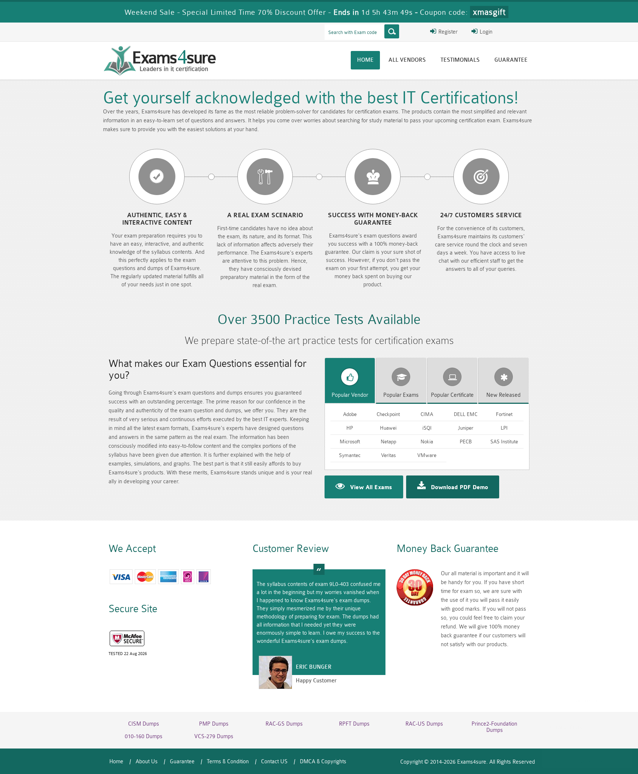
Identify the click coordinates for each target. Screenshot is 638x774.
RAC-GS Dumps (284, 724)
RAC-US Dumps (424, 724)
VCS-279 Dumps (213, 736)
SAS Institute (504, 441)
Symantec (349, 455)
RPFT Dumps (354, 724)
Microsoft (350, 441)
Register (447, 32)
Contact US (274, 761)
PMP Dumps (214, 724)
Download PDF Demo (459, 487)
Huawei (388, 428)
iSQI (427, 428)
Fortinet (504, 414)
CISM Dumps (143, 724)
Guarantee (511, 60)
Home (365, 60)
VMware (426, 455)
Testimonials (460, 60)
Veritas (388, 455)
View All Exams (371, 487)
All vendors (407, 60)
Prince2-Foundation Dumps (494, 727)
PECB (466, 441)
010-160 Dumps (143, 736)
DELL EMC (465, 414)
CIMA (427, 414)
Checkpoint (388, 414)
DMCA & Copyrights (323, 761)
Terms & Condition (228, 761)
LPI (504, 428)
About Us (147, 761)
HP (349, 428)
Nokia (427, 441)
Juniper (465, 428)
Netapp (388, 441)
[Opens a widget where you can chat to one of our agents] (587, 731)
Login (485, 32)
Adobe (350, 414)
